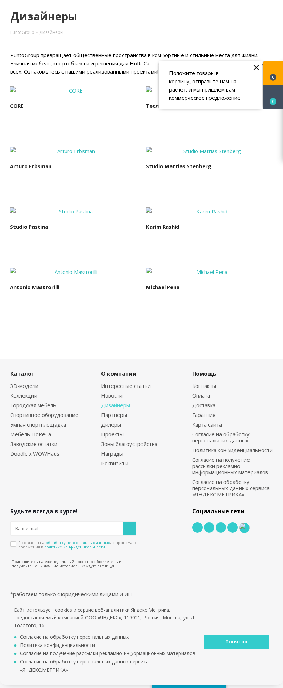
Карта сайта (207, 424)
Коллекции (23, 395)
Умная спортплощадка (38, 424)
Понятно (236, 641)
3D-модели (24, 385)
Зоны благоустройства (129, 443)
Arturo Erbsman (30, 166)
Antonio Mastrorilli (34, 287)
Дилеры (111, 424)
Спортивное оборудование (44, 414)
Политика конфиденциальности (232, 450)
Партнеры (114, 414)
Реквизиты (114, 463)
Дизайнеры (115, 405)
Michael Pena (162, 287)
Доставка (203, 405)
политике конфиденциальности (74, 547)
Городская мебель (33, 405)
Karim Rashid (162, 226)
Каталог (22, 374)
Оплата (201, 395)
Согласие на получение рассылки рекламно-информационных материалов (230, 466)
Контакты (204, 385)
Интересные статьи (126, 385)
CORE (16, 105)
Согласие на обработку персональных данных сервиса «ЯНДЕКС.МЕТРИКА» (231, 488)
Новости (112, 395)
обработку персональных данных (78, 542)
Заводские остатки (33, 443)
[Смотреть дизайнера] (73, 90)
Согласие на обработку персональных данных (221, 437)
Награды (112, 453)
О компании (118, 374)
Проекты (112, 434)
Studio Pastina (29, 226)
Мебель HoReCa (30, 434)
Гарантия (203, 414)
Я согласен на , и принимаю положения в (77, 544)
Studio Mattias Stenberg (178, 166)
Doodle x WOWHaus (34, 453)
